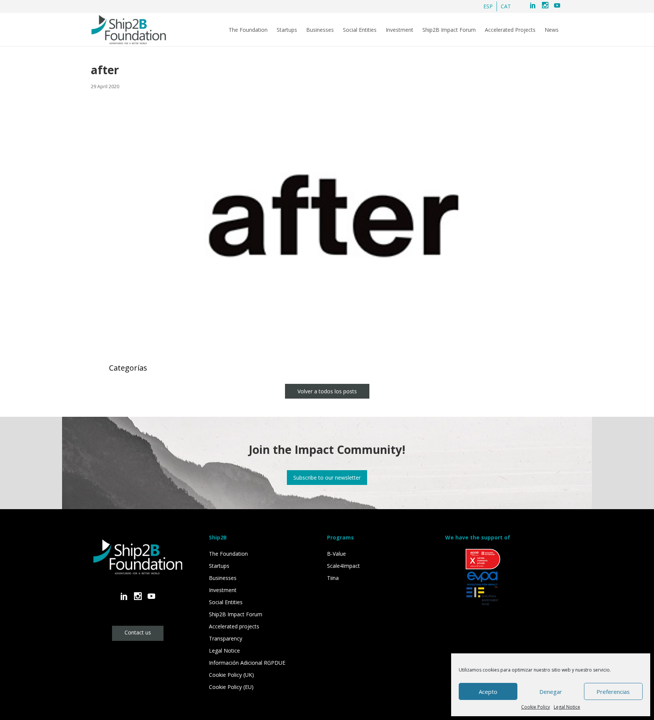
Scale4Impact (343, 565)
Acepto (488, 691)
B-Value (336, 553)
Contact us (138, 632)
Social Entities (360, 30)
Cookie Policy (535, 707)
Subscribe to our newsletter (327, 477)
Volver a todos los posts (327, 391)
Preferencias (613, 691)
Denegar (550, 691)
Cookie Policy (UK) (231, 674)
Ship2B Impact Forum (449, 30)
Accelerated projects (234, 626)
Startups (287, 30)
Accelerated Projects (510, 30)
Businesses (320, 30)
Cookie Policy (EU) (231, 686)
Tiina (333, 577)
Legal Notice (567, 707)
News (552, 30)
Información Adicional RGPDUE (247, 662)
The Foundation (248, 30)
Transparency (225, 638)
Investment (399, 30)
